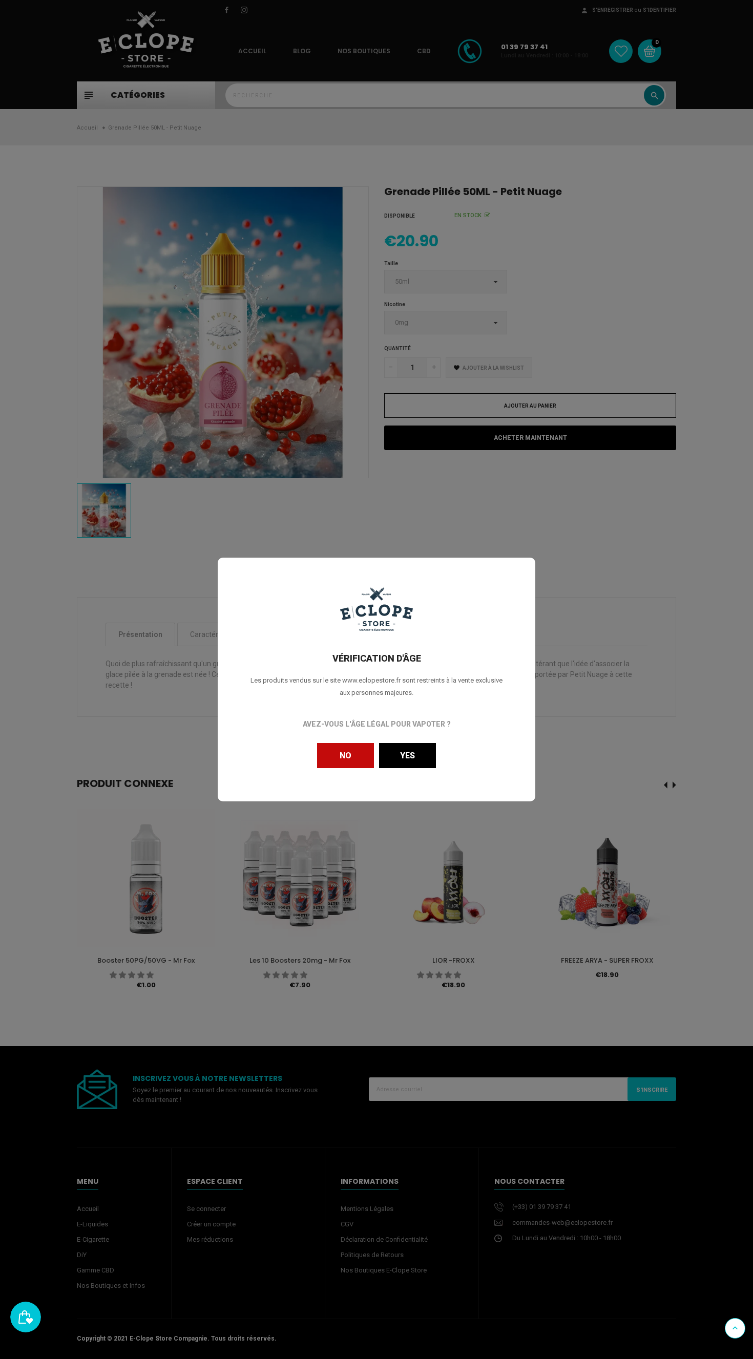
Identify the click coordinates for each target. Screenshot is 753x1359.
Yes (407, 755)
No (345, 755)
